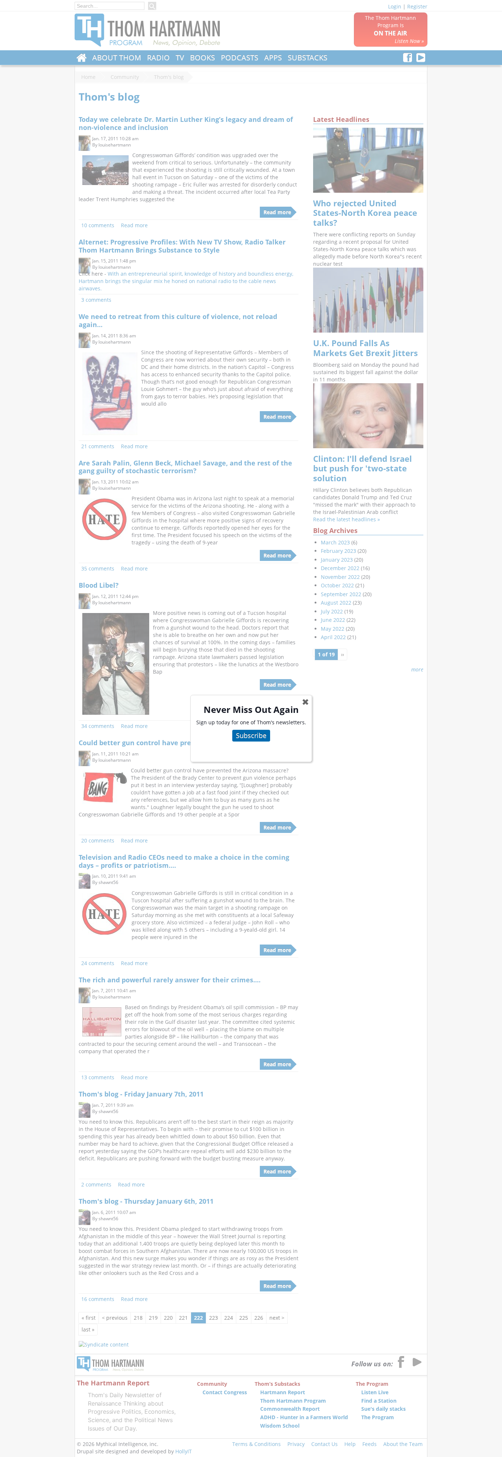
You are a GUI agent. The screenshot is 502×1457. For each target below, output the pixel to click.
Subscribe (251, 735)
